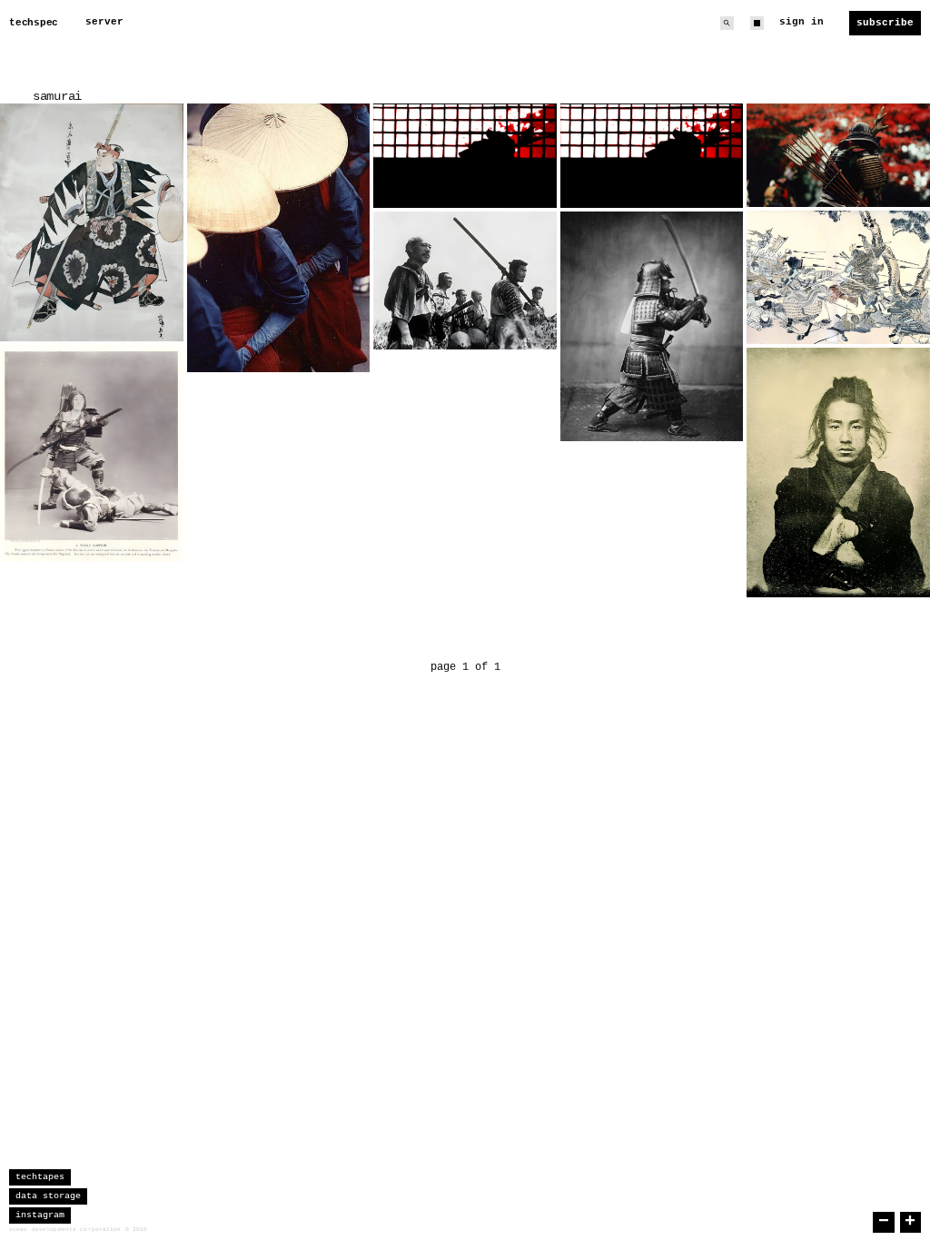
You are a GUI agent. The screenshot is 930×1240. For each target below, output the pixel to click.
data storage (48, 1196)
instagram (39, 1215)
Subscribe (885, 22)
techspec (33, 23)
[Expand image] (156, 314)
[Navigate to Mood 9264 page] (279, 237)
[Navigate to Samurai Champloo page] (652, 155)
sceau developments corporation (65, 1229)
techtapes (39, 1177)
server (104, 21)
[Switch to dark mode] (757, 23)
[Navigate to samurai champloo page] (465, 155)
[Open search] (727, 23)
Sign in (801, 21)
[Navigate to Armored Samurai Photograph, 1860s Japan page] (652, 326)
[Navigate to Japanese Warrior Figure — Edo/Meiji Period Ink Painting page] (91, 222)
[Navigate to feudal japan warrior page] (838, 154)
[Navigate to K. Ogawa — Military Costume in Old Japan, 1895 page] (91, 453)
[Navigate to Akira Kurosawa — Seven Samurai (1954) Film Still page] (465, 280)
